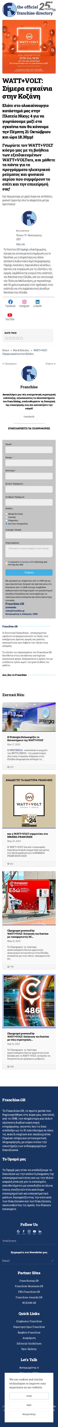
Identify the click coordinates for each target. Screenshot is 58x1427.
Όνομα (9, 457)
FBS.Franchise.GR (29, 1291)
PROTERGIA (16, 750)
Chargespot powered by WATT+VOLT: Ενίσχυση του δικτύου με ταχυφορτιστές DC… (27, 933)
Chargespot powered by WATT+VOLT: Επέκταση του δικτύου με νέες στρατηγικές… (28, 1036)
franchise (11, 249)
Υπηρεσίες (13, 520)
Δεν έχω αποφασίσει (18, 523)
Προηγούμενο (11, 363)
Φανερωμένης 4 (29, 1367)
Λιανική (11, 517)
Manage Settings (29, 1414)
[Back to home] (27, 10)
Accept (29, 1396)
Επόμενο (49, 363)
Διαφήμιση (29, 1337)
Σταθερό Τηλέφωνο (14, 497)
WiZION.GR (29, 1302)
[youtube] (34, 1232)
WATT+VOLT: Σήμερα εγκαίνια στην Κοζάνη (27, 88)
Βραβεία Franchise (29, 1332)
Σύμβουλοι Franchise (29, 1321)
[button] (54, 10)
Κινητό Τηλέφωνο (14, 483)
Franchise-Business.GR (29, 1286)
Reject (29, 1405)
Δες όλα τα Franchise (14, 674)
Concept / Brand (13, 529)
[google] (18, 1232)
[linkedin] (39, 1232)
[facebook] (23, 1232)
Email (9, 444)
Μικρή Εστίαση (15, 514)
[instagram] (29, 1232)
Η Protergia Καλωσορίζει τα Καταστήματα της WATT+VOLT (25, 738)
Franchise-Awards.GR (29, 1297)
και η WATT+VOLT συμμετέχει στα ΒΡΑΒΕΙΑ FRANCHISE (27, 835)
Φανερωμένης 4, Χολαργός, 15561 (21, 614)
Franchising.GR (29, 1280)
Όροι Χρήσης (29, 1349)
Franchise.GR (29, 416)
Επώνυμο (10, 470)
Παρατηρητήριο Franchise (29, 1326)
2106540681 (10, 607)
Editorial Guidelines (29, 1343)
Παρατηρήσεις (12, 543)
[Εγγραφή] (52, 1260)
